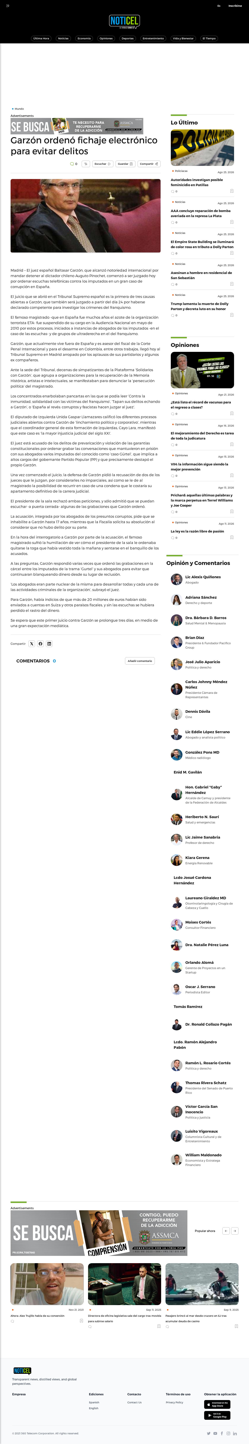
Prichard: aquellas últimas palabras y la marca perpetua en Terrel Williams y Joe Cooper (202, 500)
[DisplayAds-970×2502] (99, 1233)
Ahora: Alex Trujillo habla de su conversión (37, 1315)
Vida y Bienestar (183, 38)
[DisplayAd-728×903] (86, 126)
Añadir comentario (140, 661)
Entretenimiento (153, 38)
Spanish (94, 1402)
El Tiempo (209, 38)
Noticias (63, 38)
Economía (84, 38)
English (93, 1408)
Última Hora (41, 38)
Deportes (128, 38)
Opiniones (106, 38)
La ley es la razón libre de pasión (197, 531)
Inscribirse (235, 5)
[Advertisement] (124, 70)
